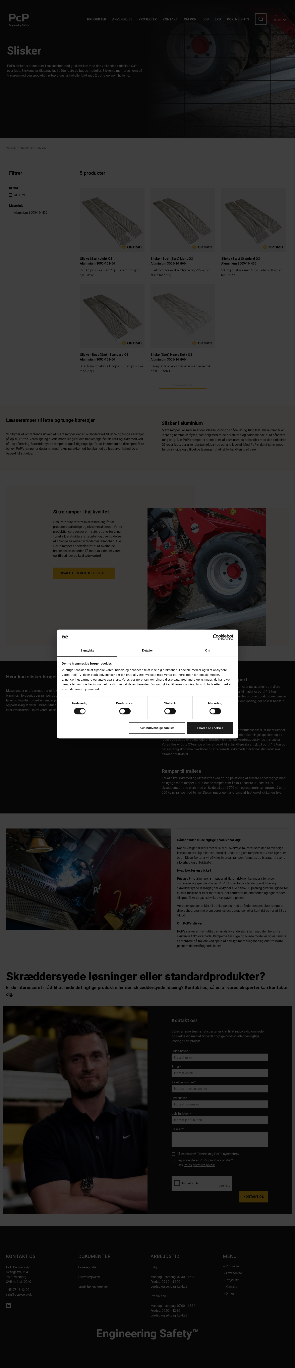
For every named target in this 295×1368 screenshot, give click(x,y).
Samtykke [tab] (87, 650)
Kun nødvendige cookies (157, 727)
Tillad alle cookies (210, 728)
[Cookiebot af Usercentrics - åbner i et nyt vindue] (215, 637)
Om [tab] (207, 650)
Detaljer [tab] (147, 650)
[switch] (125, 711)
